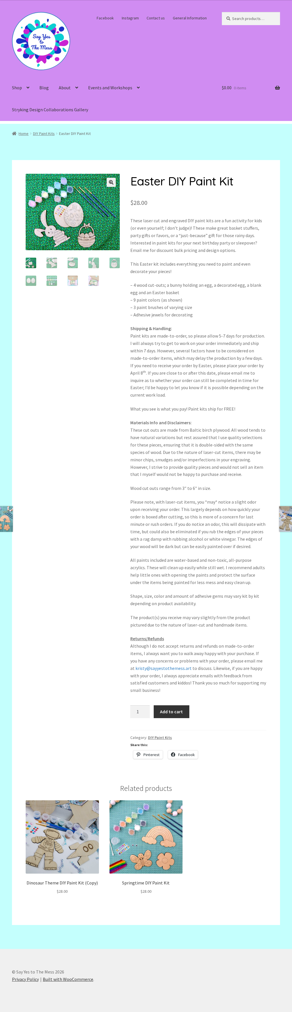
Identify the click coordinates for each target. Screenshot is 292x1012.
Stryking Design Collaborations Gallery (50, 109)
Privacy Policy (25, 979)
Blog (44, 87)
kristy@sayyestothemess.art (163, 668)
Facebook (105, 18)
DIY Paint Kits (44, 133)
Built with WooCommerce (68, 979)
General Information (190, 18)
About (65, 87)
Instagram (130, 18)
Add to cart (171, 711)
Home (24, 133)
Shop (17, 87)
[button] (111, 182)
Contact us (156, 18)
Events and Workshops (110, 87)
